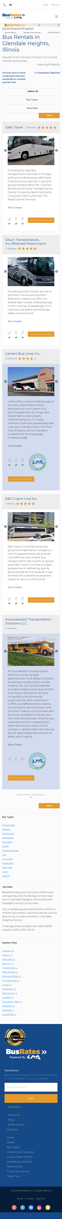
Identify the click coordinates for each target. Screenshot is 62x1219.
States (10, 1142)
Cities (10, 1137)
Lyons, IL (7, 984)
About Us (14, 1115)
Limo (5, 871)
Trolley (5, 846)
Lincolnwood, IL (10, 980)
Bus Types (32, 99)
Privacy (29, 1198)
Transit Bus (7, 863)
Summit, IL (8, 997)
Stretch (6, 875)
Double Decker (10, 850)
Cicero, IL (7, 955)
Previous (5, 150)
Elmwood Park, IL (11, 976)
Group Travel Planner (20, 1156)
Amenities (32, 108)
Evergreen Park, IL (12, 1001)
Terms (20, 1198)
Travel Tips (13, 1176)
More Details (15, 207)
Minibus (6, 829)
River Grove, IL (10, 993)
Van (4, 854)
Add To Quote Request (41, 220)
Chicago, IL (8, 950)
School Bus (8, 833)
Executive (7, 842)
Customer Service (18, 1171)
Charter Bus (8, 825)
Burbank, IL (8, 1010)
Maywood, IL (9, 989)
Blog (11, 1119)
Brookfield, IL (9, 1014)
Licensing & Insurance (20, 1152)
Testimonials (15, 1166)
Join (31, 1098)
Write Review (16, 1124)
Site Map (40, 1198)
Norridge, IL (8, 1005)
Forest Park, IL (10, 967)
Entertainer (8, 837)
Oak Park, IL (8, 959)
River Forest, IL (10, 972)
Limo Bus (7, 859)
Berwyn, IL (7, 963)
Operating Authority (19, 1161)
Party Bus (7, 867)
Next (49, 115)
